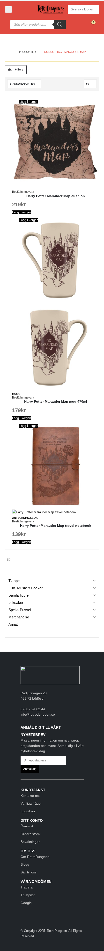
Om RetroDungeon (35, 857)
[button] (8, 9)
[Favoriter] (80, 24)
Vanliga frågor (31, 803)
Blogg (25, 864)
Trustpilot (28, 895)
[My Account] (20, 9)
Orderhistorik (30, 834)
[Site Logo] (50, 9)
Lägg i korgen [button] (28, 102)
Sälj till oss (29, 872)
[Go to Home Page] (11, 52)
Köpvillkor (28, 811)
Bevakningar (30, 842)
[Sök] (60, 24)
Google (26, 903)
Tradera (27, 887)
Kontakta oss (30, 796)
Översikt (27, 826)
